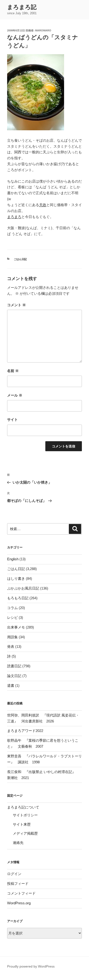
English (13, 559)
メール (14, 395)
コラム (12, 608)
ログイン (14, 874)
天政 (42, 205)
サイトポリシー (25, 815)
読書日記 (14, 666)
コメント (16, 305)
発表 (10, 646)
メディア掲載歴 (25, 833)
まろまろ (14, 217)
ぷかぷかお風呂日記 (23, 588)
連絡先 (18, 843)
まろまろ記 (22, 7)
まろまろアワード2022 (25, 731)
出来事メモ (16, 627)
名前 (13, 371)
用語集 (12, 637)
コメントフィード (21, 893)
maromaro (43, 30)
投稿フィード (17, 883)
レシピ (12, 617)
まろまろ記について (23, 807)
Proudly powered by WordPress (31, 966)
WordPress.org (19, 903)
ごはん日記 (20, 259)
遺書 (10, 685)
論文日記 (14, 676)
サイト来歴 (22, 824)
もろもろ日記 (17, 598)
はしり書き (16, 578)
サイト (12, 419)
